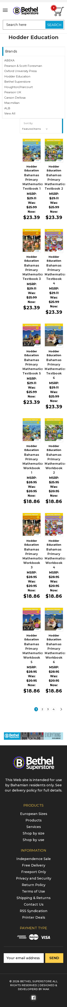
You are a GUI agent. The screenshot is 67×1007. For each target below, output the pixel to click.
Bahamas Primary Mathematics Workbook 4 (55, 558)
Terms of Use (33, 891)
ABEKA (9, 60)
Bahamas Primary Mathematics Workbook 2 (55, 463)
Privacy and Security (33, 878)
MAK (46, 989)
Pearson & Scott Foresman (23, 66)
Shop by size (33, 833)
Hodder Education (17, 76)
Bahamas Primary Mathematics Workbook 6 (55, 653)
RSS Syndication (33, 911)
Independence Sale (33, 859)
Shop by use (33, 840)
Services (33, 827)
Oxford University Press (20, 71)
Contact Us (33, 904)
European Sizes (33, 814)
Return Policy (33, 885)
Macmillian (12, 103)
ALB (7, 108)
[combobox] (33, 25)
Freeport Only (33, 872)
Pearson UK (12, 92)
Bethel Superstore (17, 81)
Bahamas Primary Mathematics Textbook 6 (55, 369)
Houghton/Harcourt (18, 87)
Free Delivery (33, 865)
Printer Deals (33, 917)
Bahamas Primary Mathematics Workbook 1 (33, 463)
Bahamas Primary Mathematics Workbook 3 (33, 558)
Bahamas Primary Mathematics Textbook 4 (55, 274)
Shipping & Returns (33, 898)
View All (9, 113)
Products (33, 820)
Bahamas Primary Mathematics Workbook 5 (33, 653)
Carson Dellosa (14, 97)
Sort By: (28, 123)
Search (54, 25)
